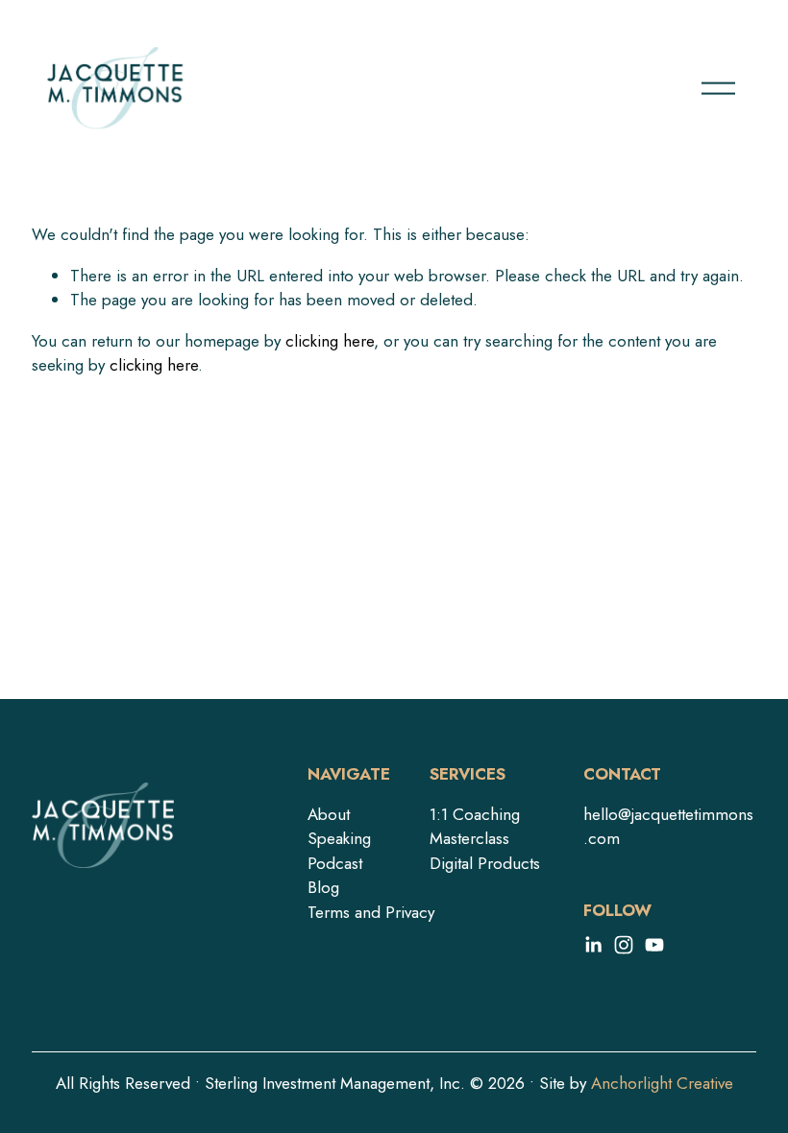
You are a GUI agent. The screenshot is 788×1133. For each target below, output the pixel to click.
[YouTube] (654, 944)
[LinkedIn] (593, 944)
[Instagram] (623, 944)
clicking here (329, 340)
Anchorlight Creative (662, 1083)
